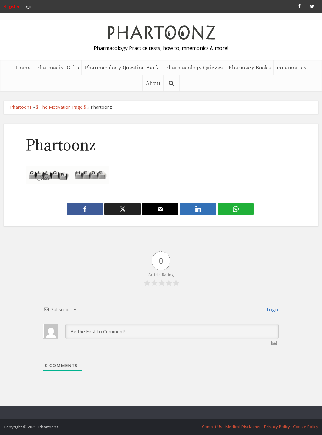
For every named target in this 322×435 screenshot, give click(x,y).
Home (23, 67)
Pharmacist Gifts (57, 67)
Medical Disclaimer (243, 426)
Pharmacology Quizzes (194, 67)
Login (28, 6)
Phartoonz (20, 107)
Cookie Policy (305, 426)
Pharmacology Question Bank (122, 67)
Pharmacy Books (249, 67)
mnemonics (291, 67)
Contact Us (212, 426)
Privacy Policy (277, 426)
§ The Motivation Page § (61, 107)
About (153, 83)
